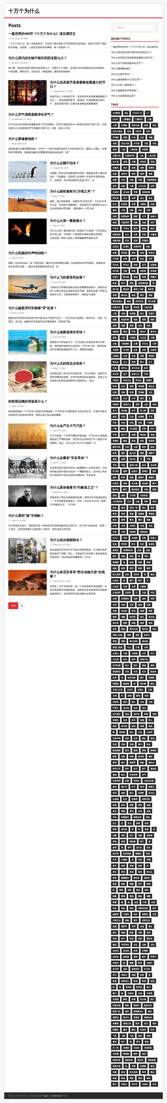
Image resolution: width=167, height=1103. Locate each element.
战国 (123, 459)
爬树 (152, 665)
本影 (144, 537)
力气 (144, 216)
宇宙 (146, 374)
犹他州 (153, 671)
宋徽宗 (149, 380)
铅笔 (152, 981)
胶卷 (115, 841)
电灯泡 (136, 714)
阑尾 (125, 999)
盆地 (152, 738)
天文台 (145, 343)
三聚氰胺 (126, 119)
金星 (125, 969)
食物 (149, 1035)
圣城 (123, 313)
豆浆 (154, 914)
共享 (152, 186)
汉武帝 (128, 592)
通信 (135, 956)
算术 (142, 786)
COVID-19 (137, 113)
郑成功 (116, 962)
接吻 (132, 477)
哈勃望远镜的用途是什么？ (27, 401)
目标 (115, 744)
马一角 (116, 1047)
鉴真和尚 (135, 969)
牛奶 (135, 671)
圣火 (142, 313)
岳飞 (115, 410)
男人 (150, 720)
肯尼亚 (124, 829)
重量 (132, 962)
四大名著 (152, 301)
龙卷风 (145, 1084)
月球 (123, 525)
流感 (142, 610)
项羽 (154, 1023)
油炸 (144, 598)
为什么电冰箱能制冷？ (66, 540)
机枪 (115, 544)
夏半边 (153, 331)
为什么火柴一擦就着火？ (68, 220)
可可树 (116, 258)
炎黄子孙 (144, 659)
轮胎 (132, 938)
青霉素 (116, 1023)
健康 (150, 173)
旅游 (115, 495)
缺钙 (123, 805)
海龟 (150, 623)
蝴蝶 (149, 896)
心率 (127, 447)
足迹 (142, 926)
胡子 (132, 835)
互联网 (145, 149)
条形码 (151, 544)
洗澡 (149, 604)
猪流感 (126, 683)
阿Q (152, 999)
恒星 (115, 453)
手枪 (123, 465)
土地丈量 (148, 307)
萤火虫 (149, 871)
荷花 (123, 871)
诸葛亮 (145, 914)
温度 (137, 635)
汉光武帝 (117, 592)
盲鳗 (132, 744)
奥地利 (151, 356)
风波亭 (143, 1029)
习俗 (146, 143)
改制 (125, 483)
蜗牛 (147, 890)
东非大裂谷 (117, 131)
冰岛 (150, 198)
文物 (146, 489)
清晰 (129, 635)
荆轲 (140, 865)
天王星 (126, 349)
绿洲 (115, 805)
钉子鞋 (147, 969)
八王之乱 (142, 186)
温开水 (147, 635)
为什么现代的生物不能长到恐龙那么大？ (37, 58)
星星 (152, 507)
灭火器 (116, 659)
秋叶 (127, 768)
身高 (140, 932)
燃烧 (144, 665)
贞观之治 (117, 920)
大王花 (143, 337)
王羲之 (140, 689)
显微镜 (141, 513)
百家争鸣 (117, 738)
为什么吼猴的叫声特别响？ (27, 253)
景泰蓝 (151, 513)
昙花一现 (133, 507)
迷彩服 (126, 956)
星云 (144, 507)
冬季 (134, 198)
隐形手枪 (148, 1005)
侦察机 (151, 167)
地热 (135, 319)
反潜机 (126, 246)
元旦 (123, 179)
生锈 (150, 702)
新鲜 (154, 489)
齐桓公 (124, 1084)
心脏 (135, 447)
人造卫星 (152, 155)
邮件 (144, 956)
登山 (132, 732)
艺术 (115, 859)
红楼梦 (141, 792)
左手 (134, 410)
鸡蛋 (115, 1072)
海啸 (123, 616)
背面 (123, 835)
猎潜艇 (151, 677)
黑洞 (140, 1078)
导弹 (132, 392)
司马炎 (116, 264)
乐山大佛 (125, 143)
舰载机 (138, 853)
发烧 (148, 246)
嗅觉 (129, 301)
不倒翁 (124, 125)
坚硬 (132, 325)
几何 (123, 210)
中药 (148, 131)
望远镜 (133, 531)
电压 (135, 708)
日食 (137, 501)
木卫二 (116, 537)
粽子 (132, 792)
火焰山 (116, 653)
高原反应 (117, 1060)
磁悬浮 (133, 762)
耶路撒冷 (125, 817)
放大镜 (134, 483)
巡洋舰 (124, 410)
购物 (127, 920)
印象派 (153, 234)
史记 (142, 258)
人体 (141, 155)
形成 (134, 440)
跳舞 (123, 932)
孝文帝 (116, 374)
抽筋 (125, 471)
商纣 (142, 295)
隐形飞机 (117, 1011)
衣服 (153, 902)
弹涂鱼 (143, 434)
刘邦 (115, 216)
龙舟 (154, 1084)
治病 (152, 598)
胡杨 (140, 835)
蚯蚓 (149, 883)
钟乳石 (124, 975)
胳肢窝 (149, 835)
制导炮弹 (125, 216)
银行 (149, 987)
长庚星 (149, 993)
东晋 (146, 125)
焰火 (127, 665)
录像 (152, 434)
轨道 (149, 932)
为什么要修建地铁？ (23, 138)
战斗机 (133, 459)
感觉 (115, 459)
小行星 (116, 398)
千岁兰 (116, 228)
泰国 (140, 604)
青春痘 (136, 1017)
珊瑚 (138, 695)
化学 (152, 222)
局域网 (116, 404)
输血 (115, 944)
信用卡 (124, 173)
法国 (123, 604)
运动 (152, 944)
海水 (142, 616)
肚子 (115, 823)
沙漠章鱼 (125, 598)
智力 (115, 519)
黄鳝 (115, 1078)
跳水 (115, 932)
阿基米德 (117, 1005)
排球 (123, 477)
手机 (115, 465)
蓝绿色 (147, 877)
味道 (115, 283)
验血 (144, 1053)
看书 (140, 744)
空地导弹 (133, 774)
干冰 (150, 416)
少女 (125, 398)
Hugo (45, 1095)
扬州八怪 (133, 465)
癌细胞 (122, 732)
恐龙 (152, 447)
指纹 (115, 477)
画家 (115, 726)
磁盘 (142, 762)
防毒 (134, 999)
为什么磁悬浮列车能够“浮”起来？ (32, 308)
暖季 (123, 519)
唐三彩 (116, 289)
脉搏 (123, 841)
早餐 (146, 501)
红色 (125, 799)
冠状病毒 (146, 192)
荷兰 (115, 871)
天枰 (154, 343)
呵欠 (123, 283)
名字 (144, 264)
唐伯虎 (126, 289)
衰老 (123, 908)
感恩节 (151, 453)
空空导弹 (117, 780)
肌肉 (148, 817)
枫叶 (115, 556)
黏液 (123, 1078)
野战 (140, 962)
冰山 (142, 198)
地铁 (152, 319)
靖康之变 (127, 1023)
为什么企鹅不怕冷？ (64, 163)
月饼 (123, 531)
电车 (134, 720)
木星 (125, 537)
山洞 (146, 404)
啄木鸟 (124, 295)
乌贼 (150, 137)
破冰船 (141, 756)
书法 (115, 149)
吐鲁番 (153, 264)
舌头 (149, 847)
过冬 (135, 944)
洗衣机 (124, 610)
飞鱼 (132, 1035)
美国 (149, 805)
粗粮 (123, 792)
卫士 (127, 234)
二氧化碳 (133, 149)
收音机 (116, 483)
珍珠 (147, 695)
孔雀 (115, 368)
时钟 (154, 501)
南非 (152, 228)
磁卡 (123, 762)
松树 (139, 550)
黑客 (132, 1078)
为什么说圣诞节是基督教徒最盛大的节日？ (77, 84)
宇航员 (116, 380)
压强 (135, 240)
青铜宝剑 (148, 1017)
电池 (127, 714)
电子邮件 (117, 714)
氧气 (140, 580)
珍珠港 (116, 702)
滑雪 (115, 641)
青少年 (126, 1017)
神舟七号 (117, 768)
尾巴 (142, 398)
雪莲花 (116, 1017)
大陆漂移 (125, 343)
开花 (115, 434)
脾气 (130, 847)
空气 (144, 774)
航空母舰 (127, 853)
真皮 (149, 744)
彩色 (142, 440)
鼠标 (149, 1078)
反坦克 (116, 246)
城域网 (116, 331)
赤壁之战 (146, 920)
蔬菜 (115, 883)
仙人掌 (116, 161)
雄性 (127, 1011)
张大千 (124, 434)
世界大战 (135, 125)
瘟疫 (150, 726)
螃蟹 (115, 902)
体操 (134, 167)
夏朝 (115, 337)
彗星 (125, 440)
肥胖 (115, 829)
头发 (125, 356)
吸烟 (135, 277)
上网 (115, 125)
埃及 (149, 325)
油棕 (135, 598)
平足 (115, 422)
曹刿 (140, 519)
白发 (140, 732)
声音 (134, 331)
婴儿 (142, 362)
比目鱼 (116, 580)
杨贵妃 (116, 550)
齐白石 (134, 1084)
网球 (140, 805)
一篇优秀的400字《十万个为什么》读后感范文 (42, 33)
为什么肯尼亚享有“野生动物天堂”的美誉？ (77, 574)
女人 (125, 362)
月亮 (115, 525)
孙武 (146, 368)
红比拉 (151, 792)
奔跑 (142, 356)
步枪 (127, 574)
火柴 (146, 647)
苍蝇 (149, 859)
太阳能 (116, 356)
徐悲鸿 (151, 440)
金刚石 (149, 962)
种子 (144, 768)
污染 (144, 592)
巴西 (123, 416)
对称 (123, 392)
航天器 (116, 853)
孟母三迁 (135, 374)
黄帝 (144, 1072)
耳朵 (115, 817)
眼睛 (135, 750)
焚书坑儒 (117, 665)
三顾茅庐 (139, 119)
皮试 (135, 738)
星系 (123, 513)
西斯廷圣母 (143, 908)
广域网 (149, 422)
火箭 (125, 653)
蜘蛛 (115, 896)
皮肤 (127, 738)
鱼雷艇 (143, 1066)
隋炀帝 (136, 1005)
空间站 (136, 780)
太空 (135, 349)
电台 (144, 708)
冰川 (115, 204)
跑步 (150, 926)
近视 (135, 950)
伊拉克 (143, 161)
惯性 (123, 453)
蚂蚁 (123, 883)
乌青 (115, 143)
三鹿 (149, 119)
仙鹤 (125, 161)
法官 (132, 604)
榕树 (140, 568)
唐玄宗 (151, 289)
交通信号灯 (130, 155)
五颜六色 (117, 155)
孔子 (150, 362)
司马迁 (126, 264)
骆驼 (135, 1053)
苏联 (123, 865)
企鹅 (134, 161)
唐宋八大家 (138, 289)
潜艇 (123, 641)
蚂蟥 (132, 883)
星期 (115, 513)
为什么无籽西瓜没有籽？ (68, 363)
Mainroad (57, 1095)
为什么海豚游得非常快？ (68, 332)
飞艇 (123, 1035)
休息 (152, 161)
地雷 (115, 325)
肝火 (130, 823)
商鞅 (150, 295)
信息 (115, 173)
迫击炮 (116, 956)
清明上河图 (117, 635)
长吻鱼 (131, 993)
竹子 (134, 786)
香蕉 (147, 1041)
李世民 (124, 544)
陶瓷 (127, 1005)
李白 (134, 544)
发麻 (115, 252)
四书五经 (139, 301)
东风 (129, 131)
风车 (152, 1029)
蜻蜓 (140, 896)
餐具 (115, 1041)
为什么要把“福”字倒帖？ (26, 515)
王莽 (115, 695)
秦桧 (115, 774)
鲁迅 (152, 1066)
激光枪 (145, 641)
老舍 (140, 811)
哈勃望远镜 (143, 283)
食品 (140, 1035)
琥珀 (125, 702)
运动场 (126, 950)
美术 (115, 811)
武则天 (136, 574)
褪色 (132, 908)
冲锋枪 (143, 204)
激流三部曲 (117, 647)
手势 (149, 459)
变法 (134, 252)
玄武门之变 (117, 689)
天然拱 (116, 349)
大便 (123, 337)
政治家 (145, 483)
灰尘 (125, 659)
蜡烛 (132, 896)
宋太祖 (138, 380)
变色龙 (151, 252)
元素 (140, 179)
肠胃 (138, 823)
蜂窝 (121, 890)
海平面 (133, 616)
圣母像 (133, 313)
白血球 (149, 732)
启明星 (143, 270)
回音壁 (136, 307)
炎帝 (134, 659)
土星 (115, 313)
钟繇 (134, 975)
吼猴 (144, 277)
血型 (136, 902)
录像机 (116, 440)
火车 (144, 653)
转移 (115, 938)
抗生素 (153, 465)
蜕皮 (138, 890)
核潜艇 (116, 562)
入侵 (132, 186)
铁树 (115, 981)
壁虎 (125, 331)
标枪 (132, 556)
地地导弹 (125, 319)
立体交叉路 (149, 780)
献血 (152, 683)
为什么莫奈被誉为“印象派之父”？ (74, 487)
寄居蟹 (141, 386)
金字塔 (116, 969)
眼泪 (127, 750)
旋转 (123, 495)
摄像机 (151, 477)
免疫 (123, 186)
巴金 (132, 416)
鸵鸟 (123, 1072)
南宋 (135, 228)
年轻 (132, 422)
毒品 (152, 574)
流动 (134, 610)
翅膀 (123, 811)
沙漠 (115, 598)
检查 (149, 562)
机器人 (153, 537)
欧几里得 (117, 574)
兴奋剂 (116, 192)
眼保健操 (117, 750)
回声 (127, 307)
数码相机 (135, 489)
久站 (142, 137)
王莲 (150, 689)
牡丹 (144, 671)
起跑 (115, 926)
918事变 (116, 113)
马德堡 (126, 1047)
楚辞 (123, 568)
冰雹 (134, 204)
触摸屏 (116, 914)
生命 (142, 702)
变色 (142, 252)
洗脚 (115, 610)
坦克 (140, 325)
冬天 (125, 198)
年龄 (140, 422)
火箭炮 (134, 653)
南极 (144, 228)
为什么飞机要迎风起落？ (68, 277)
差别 (115, 416)
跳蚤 (132, 932)
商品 (134, 295)
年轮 (123, 422)
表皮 (115, 908)
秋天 (135, 768)
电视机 (116, 720)
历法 (127, 240)
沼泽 (115, 604)
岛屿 (154, 404)
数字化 (116, 489)
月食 (115, 531)
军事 (135, 192)
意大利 (133, 453)
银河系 (139, 987)
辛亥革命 (125, 944)
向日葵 (116, 270)
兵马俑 (126, 192)
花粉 (140, 859)
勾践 (135, 222)
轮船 (140, 938)
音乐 (146, 1023)
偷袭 (115, 179)
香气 (138, 1041)
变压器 (124, 252)
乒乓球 (136, 143)
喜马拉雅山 (117, 301)
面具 (137, 1023)
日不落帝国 (117, 501)
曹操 (149, 519)
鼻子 (115, 1084)
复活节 (143, 331)
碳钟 (115, 762)
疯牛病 (124, 726)
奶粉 (134, 362)
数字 (154, 483)
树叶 (147, 556)
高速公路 (117, 1066)
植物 (115, 568)
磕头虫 (151, 762)
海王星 (116, 623)
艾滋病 (124, 859)
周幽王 (153, 277)
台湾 (125, 258)
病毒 (142, 726)
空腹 (127, 780)
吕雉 (125, 270)
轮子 (123, 938)
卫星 (135, 234)
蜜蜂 (123, 896)
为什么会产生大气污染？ (68, 425)
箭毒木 (151, 786)
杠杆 (142, 544)
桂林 (132, 562)
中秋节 (138, 131)
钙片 (115, 975)
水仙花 (116, 586)
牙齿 (127, 671)
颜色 (134, 1029)
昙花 (123, 507)
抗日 (144, 465)
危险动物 (117, 240)
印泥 (144, 234)
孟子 (125, 374)
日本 (129, 501)
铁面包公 (125, 981)
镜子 (115, 993)
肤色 (147, 823)
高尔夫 (140, 1060)
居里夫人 (127, 404)
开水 (152, 428)
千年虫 (126, 228)
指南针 (145, 471)
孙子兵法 (135, 368)
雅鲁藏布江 (138, 1011)
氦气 (132, 580)
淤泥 (154, 629)
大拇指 (133, 337)
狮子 (142, 677)
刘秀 (149, 210)
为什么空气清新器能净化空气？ (31, 114)
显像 (132, 513)
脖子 (142, 841)
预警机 (116, 1029)
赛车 (135, 920)
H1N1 (115, 119)
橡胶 (149, 568)
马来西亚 (148, 1047)
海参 (115, 616)
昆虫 (115, 507)
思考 (144, 447)
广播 (115, 428)
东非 (154, 125)
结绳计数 (146, 799)
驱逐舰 (126, 1053)
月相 (142, 525)
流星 (150, 610)
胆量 (115, 835)
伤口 (125, 167)
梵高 (140, 562)
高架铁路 (152, 1060)
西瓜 (154, 908)
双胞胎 (145, 240)
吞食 (134, 270)
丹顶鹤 (116, 137)
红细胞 (116, 799)
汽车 (152, 592)
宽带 (132, 386)
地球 (144, 319)
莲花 (140, 871)
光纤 (115, 186)
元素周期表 (151, 179)
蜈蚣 (130, 890)
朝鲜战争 (144, 531)
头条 (134, 356)
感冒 (142, 453)
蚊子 (140, 883)
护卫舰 (116, 471)
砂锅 (132, 756)
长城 (140, 993)
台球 (134, 258)
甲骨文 (116, 708)
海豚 (142, 623)
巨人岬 (143, 410)
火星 (137, 647)
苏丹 (115, 865)
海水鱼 (151, 616)
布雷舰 (141, 416)
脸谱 (115, 847)
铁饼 (135, 981)
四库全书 (117, 307)
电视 (154, 714)
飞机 (115, 1035)
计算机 (126, 914)
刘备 (140, 210)
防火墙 (143, 999)
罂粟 (132, 805)
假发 (134, 173)
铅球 (144, 981)
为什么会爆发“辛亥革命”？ (69, 458)
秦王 (123, 774)
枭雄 (123, 556)
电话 (125, 720)
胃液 (147, 829)
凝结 (115, 210)
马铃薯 (116, 1053)
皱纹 (144, 738)
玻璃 (130, 695)
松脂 (148, 550)
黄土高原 (133, 1072)
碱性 (150, 756)
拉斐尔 (134, 471)
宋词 (115, 386)
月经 (150, 525)
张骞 (134, 434)
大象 (115, 343)
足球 (134, 926)
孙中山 (124, 368)
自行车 (139, 847)
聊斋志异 (137, 817)
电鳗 (142, 720)
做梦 (142, 173)
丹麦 (125, 137)
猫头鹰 (143, 683)
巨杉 (152, 410)
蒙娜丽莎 (125, 877)
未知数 (134, 537)
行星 (145, 902)
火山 (129, 647)
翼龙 (132, 811)
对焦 (115, 392)
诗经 (135, 914)
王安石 (130, 689)
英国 (132, 865)
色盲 (148, 853)
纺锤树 (134, 799)
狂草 (115, 677)
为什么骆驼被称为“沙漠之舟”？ (72, 191)
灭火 (152, 653)
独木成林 (132, 677)
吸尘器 (126, 277)
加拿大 (153, 216)
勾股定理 (125, 222)
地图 (115, 319)
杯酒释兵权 (128, 550)
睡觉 (115, 756)
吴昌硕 (153, 270)
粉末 (115, 792)
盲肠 (123, 744)
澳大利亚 (133, 641)
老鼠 (149, 811)
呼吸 (132, 283)
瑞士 (134, 702)
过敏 (144, 944)
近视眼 (145, 950)
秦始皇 (153, 768)
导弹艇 (141, 392)
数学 (125, 489)
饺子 (123, 1041)
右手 (150, 258)
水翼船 (143, 586)
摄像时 (141, 477)
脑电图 (133, 841)
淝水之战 (133, 629)
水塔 (125, 586)
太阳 (144, 349)
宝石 (123, 386)
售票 (115, 295)
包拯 (144, 222)
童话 (115, 786)
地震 (123, 325)
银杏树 (129, 987)
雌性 (150, 1011)
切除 (132, 210)
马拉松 (136, 1047)
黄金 (152, 1072)
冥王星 (116, 198)
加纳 (115, 222)
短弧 (123, 756)
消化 (115, 629)
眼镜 (144, 750)
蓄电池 (136, 877)
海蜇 (134, 623)
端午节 (124, 786)
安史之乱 (127, 380)
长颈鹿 (116, 999)
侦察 (142, 167)
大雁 (135, 343)
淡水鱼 (145, 629)
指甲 (154, 471)
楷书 (132, 568)
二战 (123, 149)
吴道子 (116, 277)
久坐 (134, 137)
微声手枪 (117, 447)
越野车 (124, 926)
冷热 (152, 204)
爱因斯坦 (117, 671)
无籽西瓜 (144, 495)
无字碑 (133, 495)
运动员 (116, 950)
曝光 (132, 519)
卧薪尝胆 (117, 234)
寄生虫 (151, 386)
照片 (135, 665)
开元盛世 (133, 428)
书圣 (154, 143)
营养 (115, 877)
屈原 (137, 404)
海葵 (125, 623)
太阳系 (153, 349)
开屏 (144, 428)
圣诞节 (151, 313)
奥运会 (116, 362)
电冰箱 (126, 708)
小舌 (150, 392)
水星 (134, 586)
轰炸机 (149, 938)
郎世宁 (153, 956)
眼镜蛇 (153, 750)
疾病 (134, 726)
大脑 (152, 337)
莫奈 (132, 871)
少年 (134, 398)
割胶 (135, 216)
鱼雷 (134, 1066)
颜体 (125, 1029)
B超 (126, 113)
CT (147, 113)
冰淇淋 (124, 204)
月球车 (133, 525)
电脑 (146, 714)
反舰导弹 (137, 246)
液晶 (123, 629)
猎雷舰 (116, 683)
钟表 (142, 975)
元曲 (132, 179)
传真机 (116, 167)
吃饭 (135, 264)
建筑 (123, 428)
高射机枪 (129, 1060)
